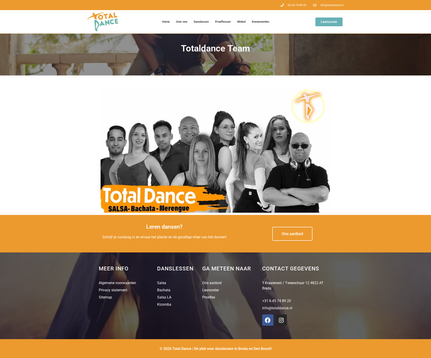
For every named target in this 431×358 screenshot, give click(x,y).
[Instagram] (281, 320)
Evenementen (260, 21)
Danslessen (201, 21)
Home (166, 21)
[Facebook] (267, 320)
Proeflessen (223, 21)
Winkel (241, 21)
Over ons (181, 21)
